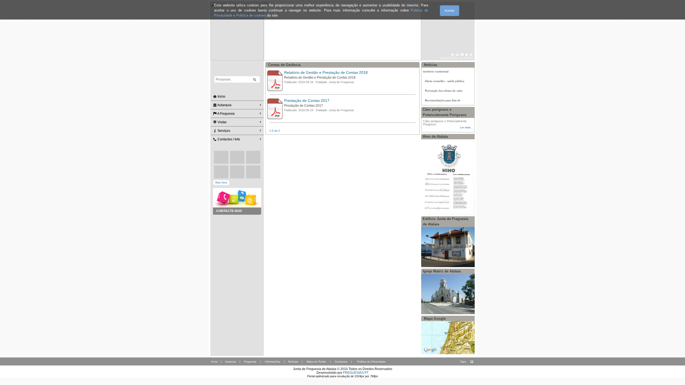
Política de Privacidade (371, 361)
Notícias (293, 361)
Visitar (222, 122)
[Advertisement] (237, 241)
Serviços (223, 131)
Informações (272, 361)
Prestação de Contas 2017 (306, 100)
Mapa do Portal (316, 361)
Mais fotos (221, 182)
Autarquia (224, 105)
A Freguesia (226, 114)
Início (221, 96)
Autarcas (230, 361)
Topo (463, 361)
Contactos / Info (228, 139)
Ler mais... (466, 127)
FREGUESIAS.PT (355, 373)
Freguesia (250, 361)
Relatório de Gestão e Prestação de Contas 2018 (326, 72)
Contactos (341, 361)
